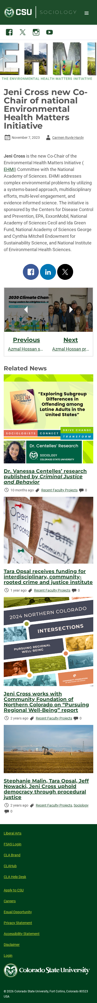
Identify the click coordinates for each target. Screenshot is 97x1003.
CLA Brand (12, 855)
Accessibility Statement (22, 934)
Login (8, 955)
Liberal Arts (12, 833)
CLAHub (10, 866)
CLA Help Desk (15, 877)
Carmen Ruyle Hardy (64, 138)
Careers (10, 901)
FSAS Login (12, 844)
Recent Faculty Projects (59, 490)
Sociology (81, 805)
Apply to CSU (14, 890)
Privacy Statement (18, 923)
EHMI (9, 169)
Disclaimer (12, 945)
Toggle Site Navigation (86, 13)
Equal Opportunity (18, 912)
